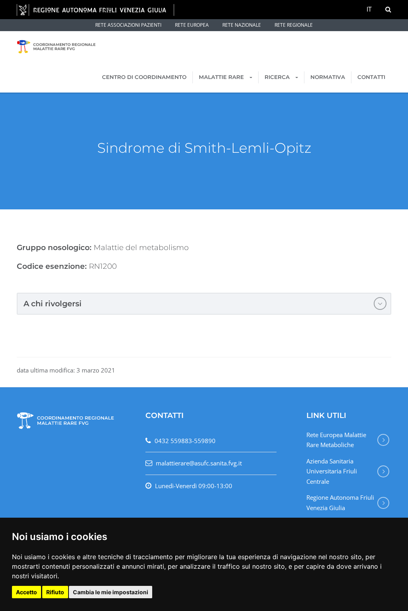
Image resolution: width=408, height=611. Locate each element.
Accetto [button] (26, 592)
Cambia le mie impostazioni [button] (110, 592)
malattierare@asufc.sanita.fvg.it (199, 463)
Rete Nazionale (241, 25)
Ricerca (278, 77)
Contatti (371, 77)
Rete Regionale (294, 25)
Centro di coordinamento (144, 77)
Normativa (327, 77)
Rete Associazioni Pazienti (128, 25)
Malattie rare (222, 77)
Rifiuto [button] (55, 592)
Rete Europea (192, 25)
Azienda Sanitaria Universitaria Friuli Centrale (331, 471)
